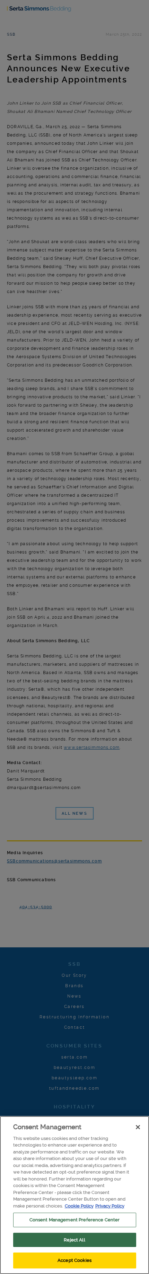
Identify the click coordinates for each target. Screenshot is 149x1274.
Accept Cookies (74, 1260)
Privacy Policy (109, 1206)
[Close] (138, 1127)
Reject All (74, 1239)
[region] (74, 1195)
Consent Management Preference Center (74, 1219)
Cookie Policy (79, 1206)
